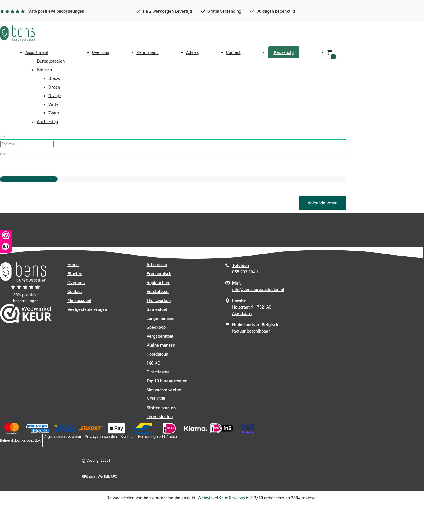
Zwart (53, 113)
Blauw (54, 78)
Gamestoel (157, 309)
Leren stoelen (160, 417)
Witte (53, 104)
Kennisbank (147, 52)
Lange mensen (160, 318)
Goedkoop (156, 327)
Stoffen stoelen (161, 408)
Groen (54, 87)
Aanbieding (47, 122)
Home (73, 265)
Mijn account (79, 300)
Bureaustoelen (51, 61)
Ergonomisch (159, 274)
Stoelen (74, 274)
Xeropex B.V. (31, 440)
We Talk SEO (107, 476)
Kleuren (44, 70)
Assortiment (36, 52)
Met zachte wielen (164, 390)
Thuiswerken (159, 300)
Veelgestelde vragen (87, 309)
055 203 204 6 (245, 268)
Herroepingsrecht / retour (158, 436)
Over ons (100, 52)
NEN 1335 (156, 399)
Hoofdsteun (157, 354)
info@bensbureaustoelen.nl (258, 286)
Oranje (54, 96)
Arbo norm (157, 265)
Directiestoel (159, 372)
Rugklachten (158, 282)
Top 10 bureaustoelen (167, 381)
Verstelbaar (158, 291)
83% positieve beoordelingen (56, 11)
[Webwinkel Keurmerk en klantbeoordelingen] (26, 315)
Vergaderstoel (160, 336)
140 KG (153, 363)
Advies (192, 52)
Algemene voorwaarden (62, 436)
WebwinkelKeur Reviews (221, 498)
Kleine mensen (161, 345)
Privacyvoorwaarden (101, 436)
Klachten (127, 436)
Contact (233, 52)
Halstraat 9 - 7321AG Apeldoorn (252, 307)
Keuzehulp (284, 52)
